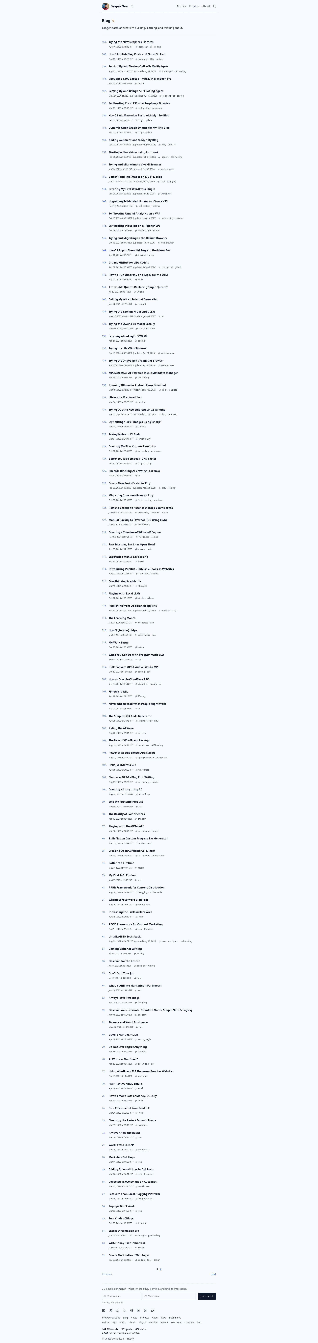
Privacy (130, 1338)
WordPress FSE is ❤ (121, 1145)
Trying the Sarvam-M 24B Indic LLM (132, 311)
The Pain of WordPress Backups (129, 740)
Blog (125, 1317)
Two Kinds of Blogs (121, 1218)
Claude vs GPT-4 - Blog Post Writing (131, 777)
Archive (181, 6)
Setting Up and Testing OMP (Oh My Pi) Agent (138, 66)
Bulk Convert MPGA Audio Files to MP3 (134, 667)
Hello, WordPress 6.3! (122, 765)
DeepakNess (120, 6)
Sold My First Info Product (126, 802)
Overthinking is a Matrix (125, 581)
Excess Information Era (124, 1231)
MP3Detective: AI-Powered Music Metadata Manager (143, 373)
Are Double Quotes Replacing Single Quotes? (138, 287)
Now (163, 1317)
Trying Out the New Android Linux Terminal (137, 409)
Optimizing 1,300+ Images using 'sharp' (135, 422)
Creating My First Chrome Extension (132, 446)
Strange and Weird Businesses (128, 1022)
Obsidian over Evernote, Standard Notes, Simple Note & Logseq (150, 1010)
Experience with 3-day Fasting (128, 557)
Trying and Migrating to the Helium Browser (138, 238)
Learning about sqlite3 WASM (128, 336)
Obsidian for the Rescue (124, 961)
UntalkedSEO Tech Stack (125, 936)
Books (123, 1322)
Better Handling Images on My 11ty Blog (135, 177)
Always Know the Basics (124, 1132)
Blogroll (142, 1322)
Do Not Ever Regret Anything (128, 1047)
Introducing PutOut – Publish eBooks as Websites (141, 569)
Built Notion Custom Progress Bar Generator (138, 838)
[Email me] (104, 1310)
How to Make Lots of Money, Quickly (133, 1096)
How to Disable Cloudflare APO (129, 679)
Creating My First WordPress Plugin (132, 189)
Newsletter (176, 1322)
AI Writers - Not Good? (123, 1059)
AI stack (164, 1322)
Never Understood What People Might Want (137, 704)
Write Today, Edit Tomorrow (127, 1243)
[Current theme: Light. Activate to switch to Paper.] (132, 6)
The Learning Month (122, 618)
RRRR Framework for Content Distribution (137, 887)
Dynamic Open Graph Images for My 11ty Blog (139, 128)
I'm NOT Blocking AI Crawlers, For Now (134, 471)
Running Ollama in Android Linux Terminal (137, 385)
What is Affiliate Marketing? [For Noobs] (135, 985)
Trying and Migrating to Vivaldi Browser (135, 164)
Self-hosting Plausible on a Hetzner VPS (134, 226)
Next (213, 1274)
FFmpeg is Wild (118, 691)
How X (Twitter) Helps (123, 630)
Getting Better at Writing (125, 949)
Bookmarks (175, 1317)
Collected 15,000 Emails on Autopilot (133, 1181)
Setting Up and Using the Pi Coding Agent (136, 91)
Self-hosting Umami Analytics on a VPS (134, 213)
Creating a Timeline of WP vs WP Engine (135, 532)
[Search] (214, 6)
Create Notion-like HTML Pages (129, 1255)
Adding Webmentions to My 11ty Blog (133, 140)
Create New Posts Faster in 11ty (129, 483)
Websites (153, 1322)
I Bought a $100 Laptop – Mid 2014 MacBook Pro (140, 79)
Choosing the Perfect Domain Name (132, 1120)
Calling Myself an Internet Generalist (133, 299)
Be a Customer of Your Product (129, 1108)
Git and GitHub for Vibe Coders (129, 262)
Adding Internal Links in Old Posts (131, 1169)
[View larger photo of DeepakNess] (105, 6)
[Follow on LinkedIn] (138, 1310)
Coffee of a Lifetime (121, 863)
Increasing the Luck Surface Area (130, 912)
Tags (114, 1322)
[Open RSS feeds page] (113, 20)
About (206, 6)
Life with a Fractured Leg (125, 397)
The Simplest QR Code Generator (130, 716)
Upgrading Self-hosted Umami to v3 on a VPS (138, 201)
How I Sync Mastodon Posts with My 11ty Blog (139, 115)
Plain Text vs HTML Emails (126, 1083)
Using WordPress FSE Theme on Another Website (140, 1071)
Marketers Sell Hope (122, 1157)
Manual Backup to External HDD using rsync (138, 520)
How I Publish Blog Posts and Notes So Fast (137, 54)
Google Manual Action (123, 1034)
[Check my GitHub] (117, 1310)
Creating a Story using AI (125, 789)
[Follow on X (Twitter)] (110, 1310)
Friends (132, 1322)
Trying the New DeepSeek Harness (131, 42)
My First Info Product (122, 875)
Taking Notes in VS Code (124, 434)
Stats (199, 1322)
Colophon (189, 1322)
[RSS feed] (124, 1310)
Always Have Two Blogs (124, 998)
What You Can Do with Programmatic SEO (136, 655)
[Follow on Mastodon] (145, 1310)
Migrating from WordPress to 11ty (131, 495)
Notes (134, 1317)
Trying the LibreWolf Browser (128, 348)
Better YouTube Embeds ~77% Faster (132, 458)
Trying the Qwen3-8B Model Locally (132, 324)
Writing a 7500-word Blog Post (128, 900)
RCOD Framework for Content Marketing (136, 924)
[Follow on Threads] (131, 1310)
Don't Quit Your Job (121, 973)
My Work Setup (119, 642)
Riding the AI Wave (121, 728)
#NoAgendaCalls (111, 1317)
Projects (194, 6)
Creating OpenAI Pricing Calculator (132, 851)
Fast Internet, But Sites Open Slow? (132, 544)
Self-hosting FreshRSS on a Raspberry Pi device (139, 103)
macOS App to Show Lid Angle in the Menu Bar (139, 250)
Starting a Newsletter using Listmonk (134, 152)
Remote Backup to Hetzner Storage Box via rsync (141, 508)
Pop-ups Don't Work (122, 1206)
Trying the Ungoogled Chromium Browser (136, 360)
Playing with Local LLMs (124, 593)
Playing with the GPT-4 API (126, 826)
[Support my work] (152, 1310)
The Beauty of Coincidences (127, 814)
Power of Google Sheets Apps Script (132, 752)
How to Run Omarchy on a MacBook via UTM (138, 275)
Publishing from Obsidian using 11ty (133, 606)
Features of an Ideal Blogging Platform (134, 1194)
